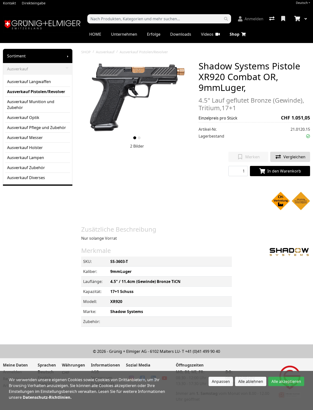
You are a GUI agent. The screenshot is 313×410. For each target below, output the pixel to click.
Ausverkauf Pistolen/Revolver (36, 91)
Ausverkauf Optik (23, 117)
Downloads (180, 34)
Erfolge (153, 34)
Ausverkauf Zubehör (26, 167)
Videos (207, 34)
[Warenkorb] (296, 18)
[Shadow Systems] (289, 251)
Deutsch (302, 3)
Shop (234, 34)
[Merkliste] (283, 19)
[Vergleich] (272, 19)
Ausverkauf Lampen (25, 157)
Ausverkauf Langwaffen (29, 81)
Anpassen (221, 381)
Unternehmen (124, 34)
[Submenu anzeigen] (67, 56)
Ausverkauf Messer (25, 137)
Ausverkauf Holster (25, 147)
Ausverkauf (17, 69)
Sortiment (16, 56)
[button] (308, 136)
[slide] (134, 137)
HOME (95, 34)
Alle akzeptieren (286, 381)
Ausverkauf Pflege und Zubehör (36, 127)
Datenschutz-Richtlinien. (47, 397)
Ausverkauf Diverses (26, 177)
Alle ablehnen (250, 381)
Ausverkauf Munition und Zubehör (30, 104)
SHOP (86, 52)
